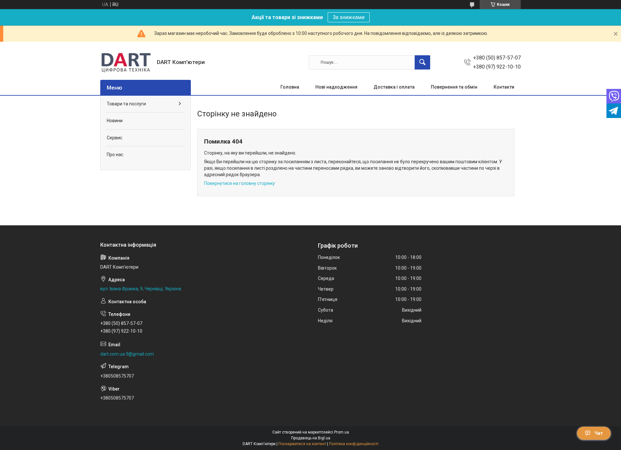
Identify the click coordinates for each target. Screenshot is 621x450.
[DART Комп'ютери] (126, 62)
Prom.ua (341, 432)
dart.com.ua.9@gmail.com (127, 354)
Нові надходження (336, 87)
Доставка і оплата (394, 87)
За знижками (349, 17)
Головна (289, 87)
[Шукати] (422, 62)
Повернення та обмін (454, 87)
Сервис (114, 137)
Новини (115, 120)
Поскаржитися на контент (302, 444)
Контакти (504, 87)
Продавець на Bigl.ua (310, 438)
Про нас (115, 154)
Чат (598, 433)
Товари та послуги (126, 103)
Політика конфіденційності (353, 444)
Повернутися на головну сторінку (239, 183)
